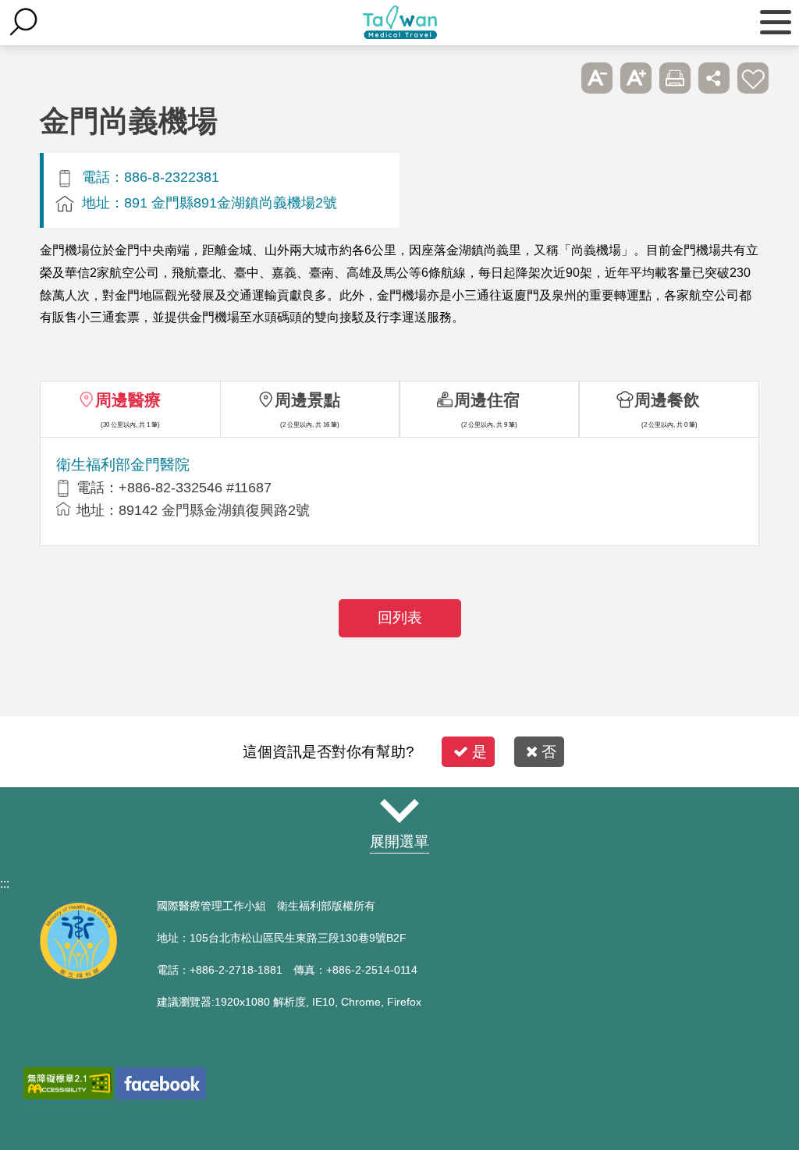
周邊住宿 (487, 400)
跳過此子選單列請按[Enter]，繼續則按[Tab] (558, 78)
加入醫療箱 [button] (753, 78)
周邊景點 (307, 400)
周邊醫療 (128, 400)
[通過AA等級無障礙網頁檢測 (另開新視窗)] (68, 1083)
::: (4, 883)
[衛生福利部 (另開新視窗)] (78, 975)
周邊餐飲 (667, 400)
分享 (714, 78)
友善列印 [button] (675, 78)
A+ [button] (636, 78)
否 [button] (549, 752)
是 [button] (479, 752)
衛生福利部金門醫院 (123, 464)
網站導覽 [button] (399, 811)
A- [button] (597, 78)
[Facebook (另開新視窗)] (161, 1083)
